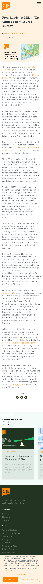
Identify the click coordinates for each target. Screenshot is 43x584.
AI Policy (6, 543)
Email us (6, 514)
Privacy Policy (8, 540)
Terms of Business (9, 530)
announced (7, 293)
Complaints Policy (10, 546)
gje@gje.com (18, 385)
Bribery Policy (8, 549)
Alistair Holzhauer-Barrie (16, 34)
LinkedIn (6, 517)
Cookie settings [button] (21, 574)
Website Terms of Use (11, 533)
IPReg (21, 503)
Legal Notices (8, 552)
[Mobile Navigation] (39, 6)
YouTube (6, 520)
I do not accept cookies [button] (30, 579)
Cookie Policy (8, 570)
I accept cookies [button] (10, 579)
